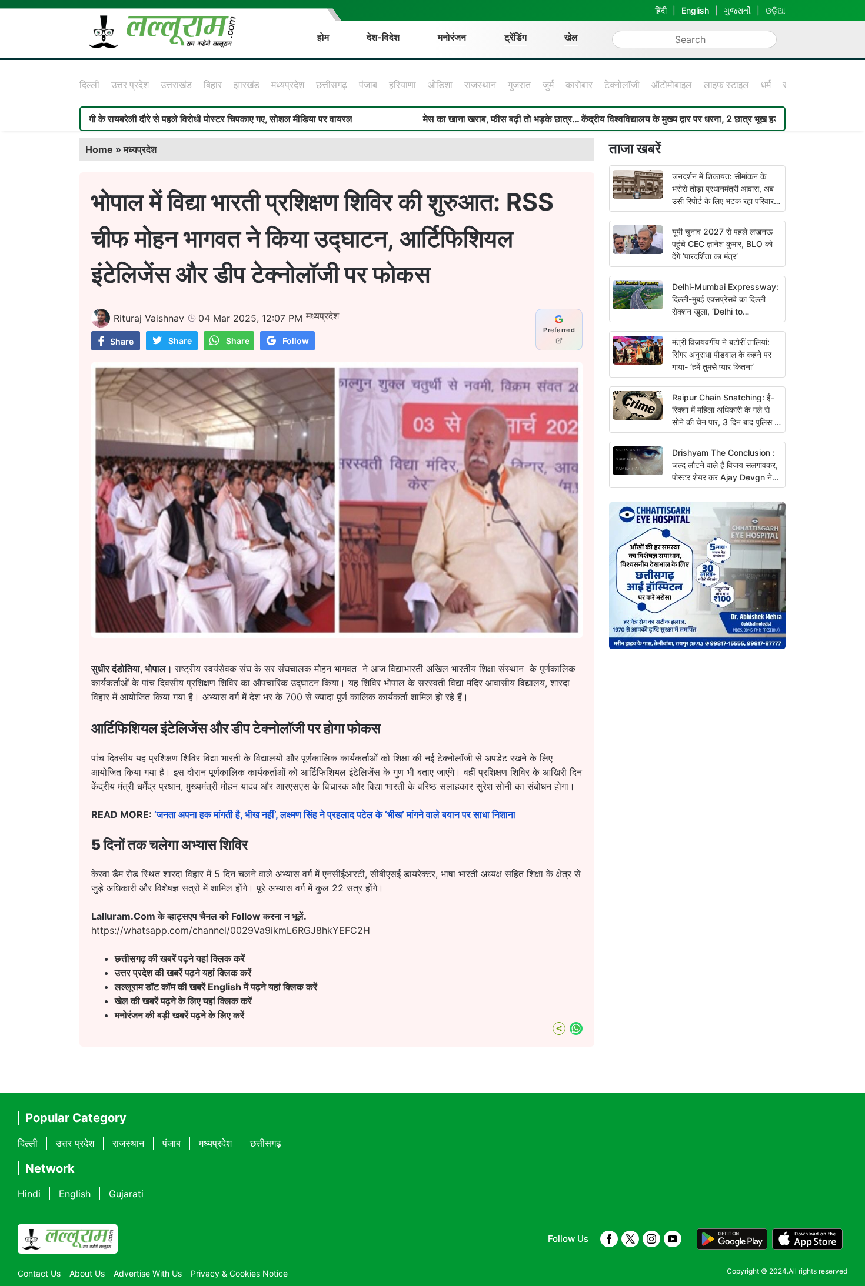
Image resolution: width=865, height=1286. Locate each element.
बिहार (213, 85)
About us (87, 1273)
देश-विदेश (383, 37)
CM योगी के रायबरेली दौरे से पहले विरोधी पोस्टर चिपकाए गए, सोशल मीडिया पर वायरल (153, 119)
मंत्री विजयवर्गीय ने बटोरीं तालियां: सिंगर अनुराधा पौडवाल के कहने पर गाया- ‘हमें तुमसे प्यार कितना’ (721, 354)
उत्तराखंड (176, 85)
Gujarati (126, 1194)
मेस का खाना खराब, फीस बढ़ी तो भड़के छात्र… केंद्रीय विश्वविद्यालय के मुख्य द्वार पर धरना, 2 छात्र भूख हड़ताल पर (559, 119)
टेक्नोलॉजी (622, 85)
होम (323, 37)
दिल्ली (89, 85)
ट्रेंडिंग (515, 37)
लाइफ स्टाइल (726, 85)
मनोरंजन (452, 37)
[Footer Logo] (68, 1239)
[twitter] (630, 1239)
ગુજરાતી (737, 10)
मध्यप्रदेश (287, 85)
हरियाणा (402, 85)
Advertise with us (148, 1273)
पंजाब (368, 85)
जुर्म (548, 85)
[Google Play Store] (732, 1239)
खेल (571, 37)
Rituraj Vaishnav (149, 318)
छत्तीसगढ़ (331, 85)
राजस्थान (480, 85)
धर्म (766, 85)
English (695, 10)
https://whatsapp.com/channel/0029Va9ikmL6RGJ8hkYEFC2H (230, 930)
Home (99, 149)
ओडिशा (440, 85)
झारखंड (247, 85)
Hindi (29, 1194)
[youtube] (672, 1239)
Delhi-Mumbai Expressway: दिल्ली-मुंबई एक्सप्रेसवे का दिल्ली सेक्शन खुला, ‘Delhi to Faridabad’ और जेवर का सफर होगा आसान (725, 311)
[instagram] (651, 1239)
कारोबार (579, 85)
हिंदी (661, 10)
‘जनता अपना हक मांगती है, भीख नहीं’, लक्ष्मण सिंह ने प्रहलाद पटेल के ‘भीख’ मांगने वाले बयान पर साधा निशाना (337, 814)
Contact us (39, 1273)
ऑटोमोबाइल (671, 85)
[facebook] (609, 1239)
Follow (295, 341)
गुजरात (519, 85)
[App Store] (807, 1239)
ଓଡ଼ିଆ (776, 10)
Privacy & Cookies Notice (239, 1273)
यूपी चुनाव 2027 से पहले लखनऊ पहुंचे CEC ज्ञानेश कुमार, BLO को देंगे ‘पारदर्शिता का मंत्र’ (722, 243)
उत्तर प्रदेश (130, 85)
